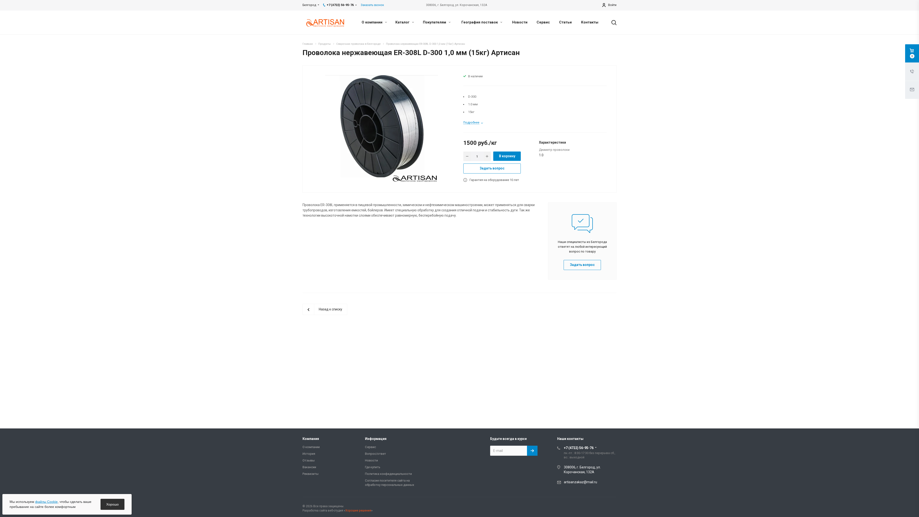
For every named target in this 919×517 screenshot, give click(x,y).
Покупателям (435, 22)
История (309, 453)
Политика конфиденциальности (388, 474)
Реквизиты (311, 474)
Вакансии (309, 467)
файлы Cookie (46, 502)
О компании (372, 22)
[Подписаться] (532, 451)
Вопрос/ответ (375, 453)
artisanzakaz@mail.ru (580, 482)
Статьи (565, 22)
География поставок (480, 22)
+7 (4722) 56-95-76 (579, 448)
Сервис (543, 22)
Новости (519, 22)
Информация (376, 439)
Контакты (589, 22)
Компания (311, 439)
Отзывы (309, 460)
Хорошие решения (358, 510)
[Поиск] (611, 22)
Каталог (402, 22)
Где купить (372, 467)
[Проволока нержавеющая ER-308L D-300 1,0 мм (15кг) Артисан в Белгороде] (381, 129)
